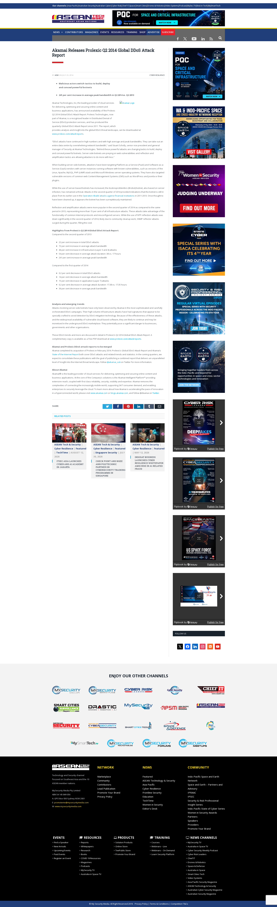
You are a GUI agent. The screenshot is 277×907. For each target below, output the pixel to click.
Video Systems (171, 5)
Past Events (59, 854)
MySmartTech (214, 5)
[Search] (220, 38)
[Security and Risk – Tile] (199, 333)
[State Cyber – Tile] (199, 274)
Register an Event (62, 858)
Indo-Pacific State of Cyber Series (206, 808)
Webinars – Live (159, 846)
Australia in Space (196, 870)
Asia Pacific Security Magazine (202, 882)
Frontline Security (152, 792)
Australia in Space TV (91, 874)
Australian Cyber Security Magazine (205, 889)
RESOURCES (92, 838)
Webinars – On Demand (163, 850)
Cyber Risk (116, 5)
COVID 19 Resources (91, 858)
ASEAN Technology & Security (159, 780)
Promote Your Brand (108, 792)
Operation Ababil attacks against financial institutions (108, 195)
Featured (81, 448)
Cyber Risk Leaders (197, 854)
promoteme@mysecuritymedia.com (71, 802)
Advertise (154, 32)
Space (132, 5)
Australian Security (86, 5)
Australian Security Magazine (202, 893)
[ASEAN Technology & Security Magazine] (78, 19)
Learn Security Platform (162, 854)
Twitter (155, 393)
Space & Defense (196, 866)
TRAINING (131, 32)
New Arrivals (60, 846)
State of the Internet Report (65, 354)
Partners (192, 816)
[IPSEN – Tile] (199, 392)
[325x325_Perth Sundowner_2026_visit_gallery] (199, 157)
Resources (117, 32)
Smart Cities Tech (196, 874)
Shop (142, 32)
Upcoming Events (62, 850)
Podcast (183, 5)
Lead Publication (106, 788)
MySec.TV (191, 5)
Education (148, 796)
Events (104, 32)
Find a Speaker (61, 842)
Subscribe (168, 32)
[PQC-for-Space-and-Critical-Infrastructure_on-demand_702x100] (168, 25)
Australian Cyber (103, 5)
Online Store (121, 846)
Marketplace (104, 776)
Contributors (74, 32)
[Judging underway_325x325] (199, 216)
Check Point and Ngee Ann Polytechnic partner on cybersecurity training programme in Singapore (110, 468)
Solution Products (124, 842)
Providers (193, 824)
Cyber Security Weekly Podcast (203, 850)
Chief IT (125, 5)
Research (85, 850)
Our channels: (59, 5)
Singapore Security (106, 452)
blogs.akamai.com (119, 393)
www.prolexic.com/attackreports (68, 133)
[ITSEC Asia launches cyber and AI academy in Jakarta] (69, 434)
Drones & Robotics (155, 5)
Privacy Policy (104, 796)
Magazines (91, 32)
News (56, 32)
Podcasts (85, 866)
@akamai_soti (114, 362)
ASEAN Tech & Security (67, 444)
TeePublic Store (123, 850)
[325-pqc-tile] (199, 99)
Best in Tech (202, 5)
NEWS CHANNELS (203, 838)
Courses (155, 842)
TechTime (62, 452)
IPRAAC (192, 792)
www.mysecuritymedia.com (68, 806)
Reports (85, 842)
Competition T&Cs (179, 903)
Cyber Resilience (157, 75)
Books (84, 854)
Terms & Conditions (159, 903)
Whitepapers (87, 846)
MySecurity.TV (88, 870)
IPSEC (191, 796)
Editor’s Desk (150, 808)
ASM (57, 75)
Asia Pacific (72, 5)
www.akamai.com (99, 393)
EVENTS (58, 838)
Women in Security (153, 804)
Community (103, 780)
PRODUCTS (125, 838)
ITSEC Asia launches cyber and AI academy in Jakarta (70, 464)
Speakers (193, 820)
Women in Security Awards (202, 812)
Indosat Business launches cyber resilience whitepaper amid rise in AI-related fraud (149, 463)
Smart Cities (141, 5)
